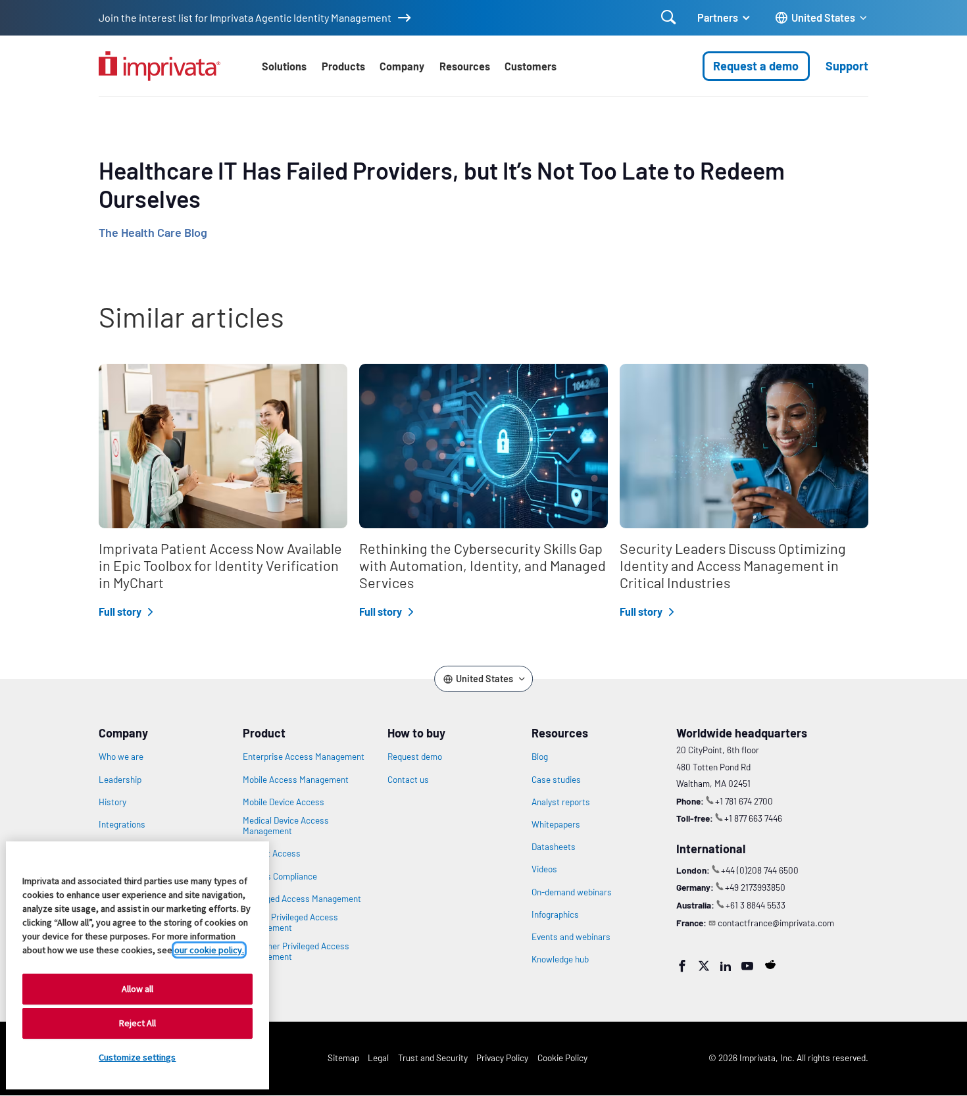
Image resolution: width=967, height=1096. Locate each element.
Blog (540, 756)
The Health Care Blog (153, 232)
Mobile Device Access (283, 802)
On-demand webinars (572, 892)
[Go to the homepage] (159, 66)
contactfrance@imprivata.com (776, 922)
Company (402, 66)
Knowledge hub (560, 959)
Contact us (408, 779)
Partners (717, 17)
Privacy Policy (502, 1057)
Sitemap (343, 1057)
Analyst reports (561, 802)
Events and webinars (571, 937)
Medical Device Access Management (286, 825)
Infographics (555, 914)
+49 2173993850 (755, 887)
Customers (531, 66)
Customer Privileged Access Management (296, 951)
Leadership (120, 779)
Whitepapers (556, 824)
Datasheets (554, 846)
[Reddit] (770, 964)
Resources (464, 66)
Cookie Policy (562, 1057)
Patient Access (272, 853)
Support (847, 66)
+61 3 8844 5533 (755, 904)
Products (343, 66)
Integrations (122, 824)
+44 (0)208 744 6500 (760, 870)
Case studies (556, 779)
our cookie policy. (209, 950)
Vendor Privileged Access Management (290, 922)
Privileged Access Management (302, 898)
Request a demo (756, 66)
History (112, 802)
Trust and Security (433, 1057)
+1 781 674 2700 (744, 801)
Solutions (284, 66)
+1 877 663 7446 (753, 818)
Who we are (121, 756)
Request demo (414, 756)
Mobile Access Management (296, 779)
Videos (544, 869)
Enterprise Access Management (303, 756)
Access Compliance (280, 876)
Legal (378, 1057)
